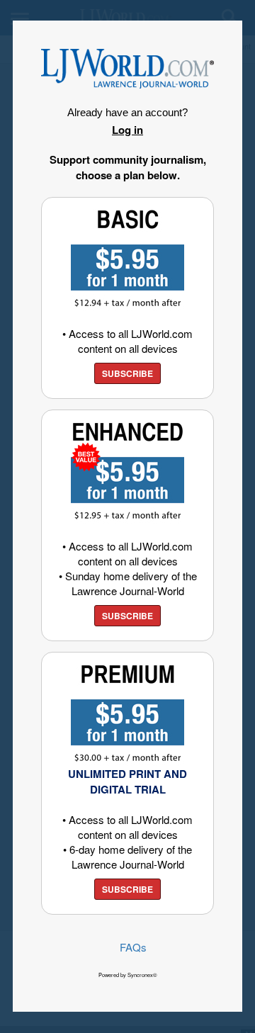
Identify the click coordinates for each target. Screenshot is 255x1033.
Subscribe (127, 373)
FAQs (133, 946)
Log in (127, 129)
